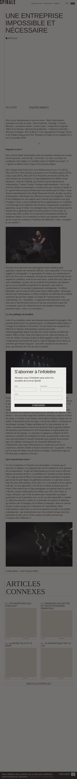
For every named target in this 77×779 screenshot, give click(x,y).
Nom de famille (43, 386)
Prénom (16, 386)
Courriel (16, 394)
